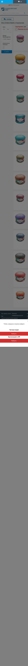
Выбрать (14, 334)
